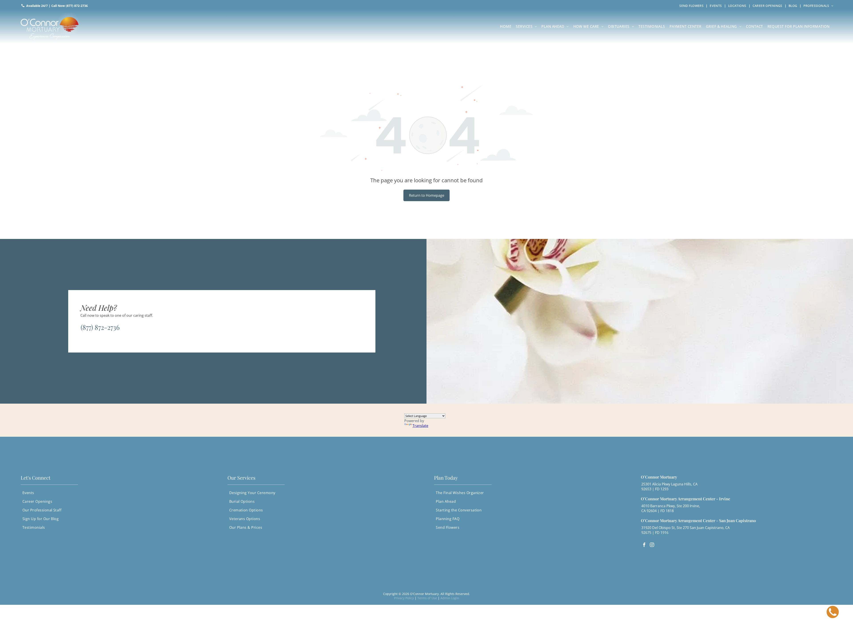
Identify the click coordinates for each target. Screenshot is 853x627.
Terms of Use (427, 598)
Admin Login (449, 598)
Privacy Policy (404, 598)
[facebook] (644, 545)
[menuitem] (692, 5)
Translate (420, 425)
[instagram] (652, 545)
